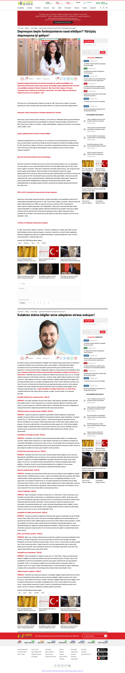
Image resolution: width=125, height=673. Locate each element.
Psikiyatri (44, 243)
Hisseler (72, 642)
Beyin (20, 243)
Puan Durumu (63, 642)
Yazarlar (84, 8)
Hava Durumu (51, 642)
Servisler (29, 8)
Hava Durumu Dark (22, 649)
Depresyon (26, 243)
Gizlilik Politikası (56, 671)
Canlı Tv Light (21, 654)
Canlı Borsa (48, 649)
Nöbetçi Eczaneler (36, 654)
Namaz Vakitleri (29, 642)
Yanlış (42, 592)
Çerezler (63, 671)
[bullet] (40, 303)
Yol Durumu (91, 642)
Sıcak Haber (74, 659)
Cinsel (24, 592)
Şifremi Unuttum (86, 654)
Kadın (59, 8)
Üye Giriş (83, 649)
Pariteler (81, 642)
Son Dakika (20, 8)
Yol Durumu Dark (22, 652)
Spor (53, 8)
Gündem (38, 8)
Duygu (33, 243)
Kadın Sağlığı (34, 28)
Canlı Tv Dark (35, 649)
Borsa (19, 642)
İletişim (50, 671)
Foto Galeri (68, 8)
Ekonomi (46, 8)
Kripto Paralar (103, 642)
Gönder (23, 303)
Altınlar (62, 649)
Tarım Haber (20, 28)
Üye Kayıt (84, 652)
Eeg (38, 243)
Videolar (76, 8)
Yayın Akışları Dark (36, 652)
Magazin (27, 28)
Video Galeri (74, 652)
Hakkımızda (44, 671)
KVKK (66, 671)
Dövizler (62, 652)
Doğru (30, 592)
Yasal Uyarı (80, 671)
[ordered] (38, 303)
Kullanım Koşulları (73, 671)
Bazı (20, 592)
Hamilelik (36, 592)
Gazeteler (93, 8)
